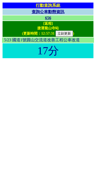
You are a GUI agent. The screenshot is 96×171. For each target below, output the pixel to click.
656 (48, 18)
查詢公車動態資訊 (48, 11)
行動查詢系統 (48, 5)
